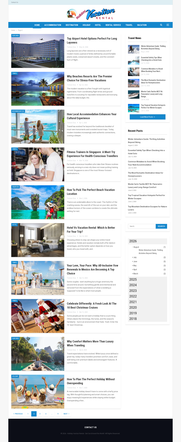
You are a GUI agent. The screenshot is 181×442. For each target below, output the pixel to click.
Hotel (98, 25)
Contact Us (14, 2)
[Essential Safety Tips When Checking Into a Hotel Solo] (133, 60)
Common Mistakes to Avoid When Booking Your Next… (152, 70)
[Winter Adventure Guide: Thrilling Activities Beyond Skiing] (133, 49)
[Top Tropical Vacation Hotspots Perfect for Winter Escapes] (133, 108)
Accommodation (52, 25)
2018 (133, 319)
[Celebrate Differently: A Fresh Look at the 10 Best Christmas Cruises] (37, 316)
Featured (15, 36)
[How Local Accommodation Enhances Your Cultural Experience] (37, 126)
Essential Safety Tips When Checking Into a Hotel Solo (151, 58)
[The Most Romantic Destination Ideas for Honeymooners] (133, 83)
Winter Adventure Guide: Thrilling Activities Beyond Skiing (153, 47)
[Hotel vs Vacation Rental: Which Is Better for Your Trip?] (37, 240)
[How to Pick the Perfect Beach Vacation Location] (37, 202)
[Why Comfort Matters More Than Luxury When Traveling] (37, 354)
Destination (72, 25)
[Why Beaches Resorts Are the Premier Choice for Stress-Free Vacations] (37, 89)
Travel (129, 25)
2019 (133, 313)
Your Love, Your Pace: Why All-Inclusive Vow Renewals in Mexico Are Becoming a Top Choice (92, 269)
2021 (133, 302)
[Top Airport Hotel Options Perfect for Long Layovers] (37, 51)
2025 (133, 279)
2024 (133, 285)
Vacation (142, 25)
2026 (133, 241)
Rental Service (113, 25)
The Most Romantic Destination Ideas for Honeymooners (153, 81)
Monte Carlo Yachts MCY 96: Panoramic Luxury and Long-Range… (152, 94)
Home (37, 25)
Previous (18, 414)
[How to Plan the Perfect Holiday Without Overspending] (37, 392)
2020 (133, 307)
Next (66, 414)
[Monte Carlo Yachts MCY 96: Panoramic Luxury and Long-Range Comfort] (133, 94)
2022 (133, 296)
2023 (133, 291)
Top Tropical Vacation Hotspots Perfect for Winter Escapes (153, 106)
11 (58, 414)
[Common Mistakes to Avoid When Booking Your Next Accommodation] (133, 72)
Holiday (86, 25)
